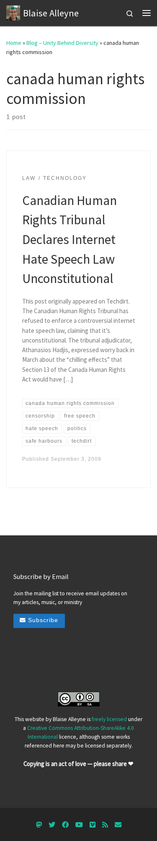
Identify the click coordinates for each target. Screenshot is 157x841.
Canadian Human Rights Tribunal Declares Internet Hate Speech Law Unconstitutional (69, 239)
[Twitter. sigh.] (52, 825)
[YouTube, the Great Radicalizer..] (79, 825)
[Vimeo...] (92, 825)
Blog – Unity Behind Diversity (62, 43)
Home (13, 43)
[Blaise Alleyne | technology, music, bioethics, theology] (13, 12)
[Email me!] (118, 825)
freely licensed (109, 719)
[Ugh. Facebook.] (65, 825)
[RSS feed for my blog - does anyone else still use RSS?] (105, 825)
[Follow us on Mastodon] (39, 825)
